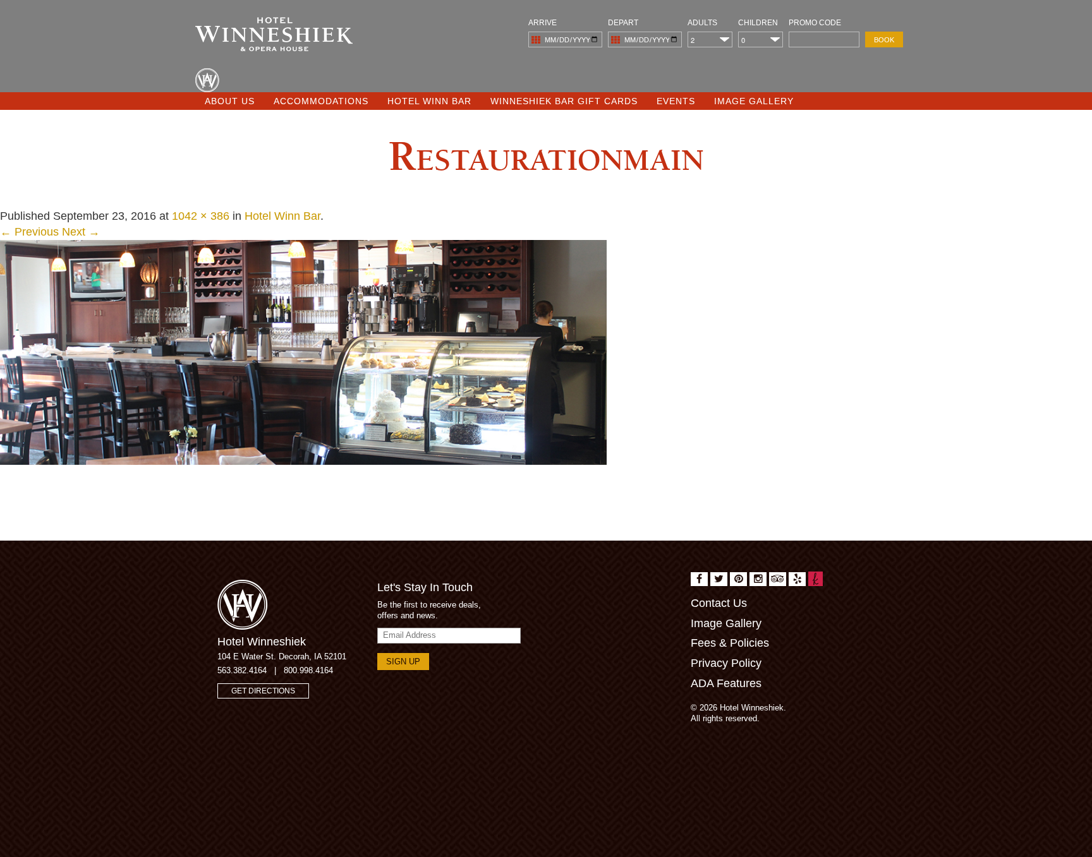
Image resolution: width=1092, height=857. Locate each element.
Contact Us (719, 603)
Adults (702, 22)
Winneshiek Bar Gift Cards (564, 101)
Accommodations (321, 101)
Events (676, 101)
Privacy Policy (726, 663)
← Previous (29, 231)
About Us (230, 101)
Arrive (542, 22)
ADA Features (726, 683)
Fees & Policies (730, 643)
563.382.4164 (242, 670)
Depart (623, 22)
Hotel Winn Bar (429, 101)
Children (758, 22)
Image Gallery (754, 101)
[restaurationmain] (303, 351)
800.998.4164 (308, 670)
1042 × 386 (200, 216)
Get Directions (263, 690)
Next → (81, 231)
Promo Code (815, 22)
